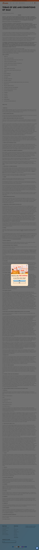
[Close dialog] (26, 265)
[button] (37, 548)
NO (19, 282)
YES (19, 280)
